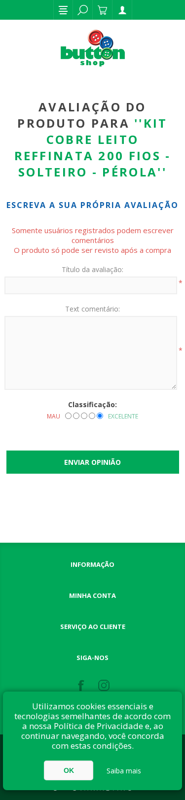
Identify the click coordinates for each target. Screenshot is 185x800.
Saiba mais (124, 770)
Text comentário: (92, 308)
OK (69, 770)
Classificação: (92, 404)
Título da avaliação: (92, 269)
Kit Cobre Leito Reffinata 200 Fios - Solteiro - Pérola (92, 147)
